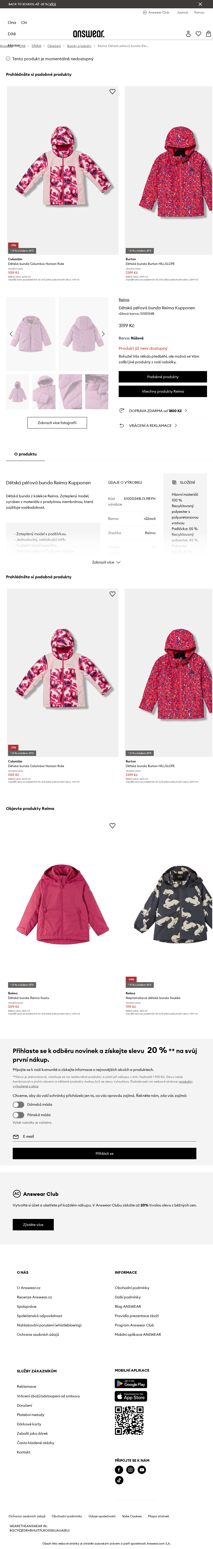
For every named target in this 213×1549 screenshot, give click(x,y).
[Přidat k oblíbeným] (112, 91)
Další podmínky (128, 1297)
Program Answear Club (134, 1325)
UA (56, 1530)
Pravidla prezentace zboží (137, 1315)
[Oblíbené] (198, 34)
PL (41, 1530)
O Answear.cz (29, 1287)
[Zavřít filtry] (200, 4)
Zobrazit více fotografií (57, 422)
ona (12, 22)
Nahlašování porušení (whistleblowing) (49, 1325)
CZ (21, 1530)
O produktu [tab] (25, 454)
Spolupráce (26, 1306)
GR (25, 1530)
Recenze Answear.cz (34, 1297)
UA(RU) (64, 1530)
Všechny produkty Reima (163, 391)
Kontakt (23, 1452)
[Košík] (208, 34)
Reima (124, 299)
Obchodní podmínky (132, 1287)
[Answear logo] (88, 33)
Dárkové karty (29, 1424)
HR (30, 1530)
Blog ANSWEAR (128, 1306)
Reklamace (26, 1386)
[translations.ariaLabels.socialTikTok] (119, 1480)
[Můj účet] (188, 34)
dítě (12, 33)
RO (45, 1530)
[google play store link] (131, 1383)
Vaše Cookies (132, 1516)
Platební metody (30, 1414)
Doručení (24, 1405)
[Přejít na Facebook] (119, 1469)
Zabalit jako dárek (32, 1433)
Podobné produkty (163, 376)
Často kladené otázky (35, 1442)
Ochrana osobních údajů (38, 1334)
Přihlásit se (105, 1153)
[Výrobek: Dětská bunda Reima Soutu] (62, 904)
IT (38, 1530)
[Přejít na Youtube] (142, 1469)
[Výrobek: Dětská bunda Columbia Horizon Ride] (62, 170)
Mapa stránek (158, 1516)
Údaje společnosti (102, 1516)
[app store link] (131, 1395)
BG (12, 1530)
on (24, 22)
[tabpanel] (106, 514)
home (13, 45)
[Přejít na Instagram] (130, 1469)
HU (34, 1530)
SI (49, 1530)
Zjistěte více (33, 1224)
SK (52, 1530)
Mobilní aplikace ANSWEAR (138, 1334)
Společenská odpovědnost (39, 1315)
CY (16, 1530)
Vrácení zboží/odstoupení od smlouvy (48, 1396)
